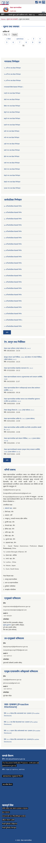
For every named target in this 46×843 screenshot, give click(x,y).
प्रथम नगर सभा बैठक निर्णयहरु (12, 188)
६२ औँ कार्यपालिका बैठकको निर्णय (13, 257)
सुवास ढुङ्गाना (7, 625)
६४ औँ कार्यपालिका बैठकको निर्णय (13, 244)
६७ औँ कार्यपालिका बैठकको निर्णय (13, 225)
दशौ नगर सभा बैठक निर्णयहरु (11, 131)
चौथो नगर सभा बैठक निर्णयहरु (12, 169)
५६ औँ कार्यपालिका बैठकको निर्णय (13, 295)
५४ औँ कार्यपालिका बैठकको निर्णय (13, 301)
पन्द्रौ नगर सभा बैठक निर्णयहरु (12, 93)
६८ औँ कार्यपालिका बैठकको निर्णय (13, 219)
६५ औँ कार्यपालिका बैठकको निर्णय (13, 238)
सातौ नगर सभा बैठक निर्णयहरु (12, 150)
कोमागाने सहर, (9, 508)
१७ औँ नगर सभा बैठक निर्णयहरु (12, 74)
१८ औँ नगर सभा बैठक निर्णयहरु (12, 68)
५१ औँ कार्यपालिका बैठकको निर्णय (13, 326)
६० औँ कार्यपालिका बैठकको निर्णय (13, 269)
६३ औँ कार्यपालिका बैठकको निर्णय (13, 250)
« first (8, 39)
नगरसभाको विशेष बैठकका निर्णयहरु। (13, 87)
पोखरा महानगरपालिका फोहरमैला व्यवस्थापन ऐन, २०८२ (18, 368)
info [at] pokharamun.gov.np (15, 759)
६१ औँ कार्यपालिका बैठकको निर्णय (13, 263)
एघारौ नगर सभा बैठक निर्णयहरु (12, 125)
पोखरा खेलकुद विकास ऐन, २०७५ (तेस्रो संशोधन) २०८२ (19, 410)
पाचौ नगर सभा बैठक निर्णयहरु (12, 163)
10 (40, 42)
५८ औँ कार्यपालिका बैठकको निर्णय (13, 282)
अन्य (7, 332)
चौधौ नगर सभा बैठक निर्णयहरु (12, 99)
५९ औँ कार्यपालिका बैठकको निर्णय (13, 276)
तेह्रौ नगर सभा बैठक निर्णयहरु (12, 112)
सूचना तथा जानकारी (12, 19)
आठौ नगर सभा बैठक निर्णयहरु (12, 144)
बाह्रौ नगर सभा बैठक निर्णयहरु (12, 118)
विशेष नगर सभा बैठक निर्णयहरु (12, 106)
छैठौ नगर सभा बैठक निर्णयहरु (11, 156)
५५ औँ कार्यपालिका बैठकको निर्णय (13, 307)
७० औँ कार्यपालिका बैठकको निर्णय (13, 206)
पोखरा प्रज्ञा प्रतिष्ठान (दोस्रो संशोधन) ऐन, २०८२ (17, 348)
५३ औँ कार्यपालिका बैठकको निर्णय (13, 314)
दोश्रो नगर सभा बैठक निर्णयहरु (12, 182)
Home (3, 19)
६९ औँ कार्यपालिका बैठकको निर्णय (13, 212)
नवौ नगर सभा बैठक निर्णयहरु (11, 137)
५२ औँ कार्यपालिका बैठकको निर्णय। (13, 320)
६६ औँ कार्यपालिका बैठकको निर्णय (13, 231)
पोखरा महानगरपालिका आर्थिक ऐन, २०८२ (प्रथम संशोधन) (19, 418)
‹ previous (19, 39)
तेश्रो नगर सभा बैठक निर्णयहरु (12, 175)
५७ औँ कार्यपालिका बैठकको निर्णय (13, 288)
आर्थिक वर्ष (6, 31)
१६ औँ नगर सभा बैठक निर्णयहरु (12, 80)
